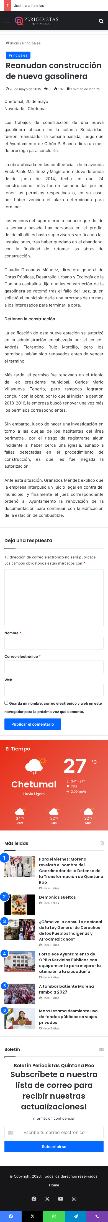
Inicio (14, 43)
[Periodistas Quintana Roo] (36, 20)
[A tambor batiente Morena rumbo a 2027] (19, 994)
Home (54, 1185)
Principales (31, 43)
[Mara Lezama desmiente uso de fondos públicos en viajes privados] (19, 1018)
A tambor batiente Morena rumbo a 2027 (66, 989)
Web (8, 680)
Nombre (12, 633)
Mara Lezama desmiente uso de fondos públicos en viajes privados (68, 1016)
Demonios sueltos (57, 897)
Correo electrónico (22, 656)
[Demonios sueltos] (19, 904)
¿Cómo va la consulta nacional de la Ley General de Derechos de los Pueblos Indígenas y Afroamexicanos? (70, 930)
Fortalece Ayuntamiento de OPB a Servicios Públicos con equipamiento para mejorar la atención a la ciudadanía (70, 962)
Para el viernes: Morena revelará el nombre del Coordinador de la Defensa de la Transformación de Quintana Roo (71, 870)
